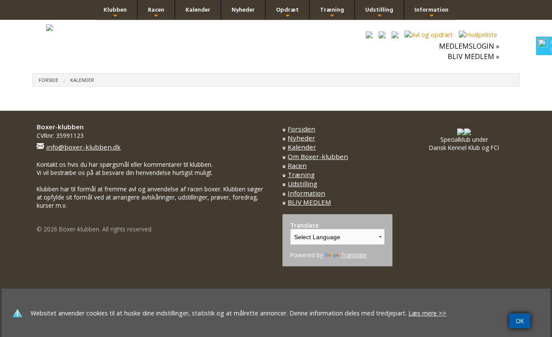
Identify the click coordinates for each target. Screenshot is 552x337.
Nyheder (243, 10)
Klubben (115, 12)
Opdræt (287, 12)
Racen (156, 12)
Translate (354, 255)
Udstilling (379, 12)
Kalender (197, 10)
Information (431, 12)
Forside (48, 80)
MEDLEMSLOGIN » (469, 46)
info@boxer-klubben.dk (83, 147)
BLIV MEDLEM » (473, 56)
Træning (332, 12)
